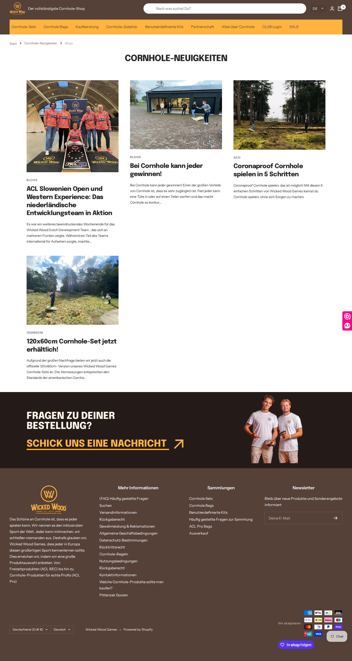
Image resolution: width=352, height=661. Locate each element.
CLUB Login (272, 26)
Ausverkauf (198, 533)
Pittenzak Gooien (113, 595)
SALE (294, 26)
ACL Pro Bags (200, 526)
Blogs (32, 180)
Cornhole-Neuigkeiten (40, 43)
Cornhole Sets (201, 498)
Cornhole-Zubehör (121, 26)
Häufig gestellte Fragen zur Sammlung (221, 519)
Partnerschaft (202, 26)
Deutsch (60, 629)
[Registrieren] (336, 518)
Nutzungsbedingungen (118, 561)
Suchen (105, 505)
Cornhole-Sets (23, 26)
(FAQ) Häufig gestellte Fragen (123, 498)
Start (13, 44)
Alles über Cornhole (238, 26)
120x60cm (35, 332)
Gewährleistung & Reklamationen (127, 526)
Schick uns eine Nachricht (98, 444)
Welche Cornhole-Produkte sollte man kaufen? (131, 585)
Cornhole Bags (56, 26)
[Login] (332, 8)
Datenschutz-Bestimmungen (123, 540)
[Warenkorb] (340, 8)
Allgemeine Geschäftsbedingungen (128, 533)
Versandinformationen (118, 512)
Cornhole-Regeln (113, 554)
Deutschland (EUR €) (28, 629)
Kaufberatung (87, 26)
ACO (237, 157)
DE (315, 8)
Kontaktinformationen (117, 575)
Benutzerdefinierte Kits (164, 26)
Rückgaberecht (112, 519)
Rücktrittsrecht (112, 547)
